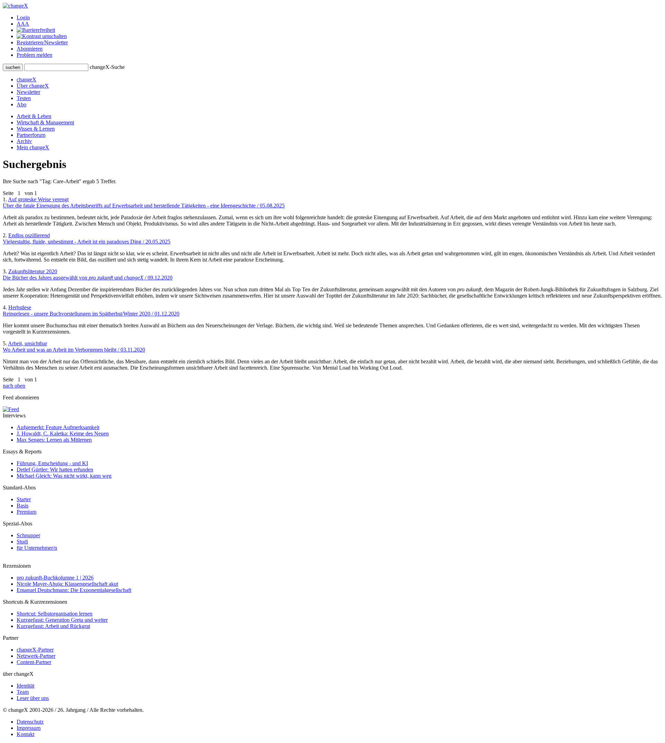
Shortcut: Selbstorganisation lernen (54, 614)
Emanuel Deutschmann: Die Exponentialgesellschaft (74, 590)
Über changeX (33, 86)
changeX (26, 79)
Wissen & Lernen (36, 129)
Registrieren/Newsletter (42, 42)
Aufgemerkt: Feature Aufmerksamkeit (58, 427)
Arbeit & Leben (34, 116)
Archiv (24, 141)
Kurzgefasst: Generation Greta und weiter (62, 620)
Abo (21, 104)
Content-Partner (34, 662)
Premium (26, 512)
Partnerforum (31, 135)
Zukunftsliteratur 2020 (87, 274)
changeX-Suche (107, 67)
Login (23, 17)
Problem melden (34, 55)
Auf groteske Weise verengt (144, 202)
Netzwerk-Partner (36, 656)
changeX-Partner (35, 650)
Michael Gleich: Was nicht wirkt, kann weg (64, 476)
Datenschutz (30, 722)
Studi (22, 542)
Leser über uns (33, 698)
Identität (25, 686)
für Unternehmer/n (37, 548)
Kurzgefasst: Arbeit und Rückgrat (53, 626)
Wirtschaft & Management (45, 122)
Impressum (29, 728)
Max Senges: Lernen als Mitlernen (54, 440)
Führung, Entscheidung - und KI (52, 463)
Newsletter (28, 92)
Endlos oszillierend (86, 238)
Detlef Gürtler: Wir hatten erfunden (55, 469)
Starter (24, 499)
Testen (24, 98)
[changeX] (15, 6)
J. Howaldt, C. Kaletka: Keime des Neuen (63, 433)
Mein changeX (33, 147)
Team (23, 692)
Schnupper (28, 535)
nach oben (14, 386)
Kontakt (25, 734)
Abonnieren (30, 49)
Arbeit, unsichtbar (74, 346)
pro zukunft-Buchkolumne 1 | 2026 (55, 578)
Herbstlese (91, 310)
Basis (22, 505)
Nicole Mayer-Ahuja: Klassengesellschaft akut (67, 584)
